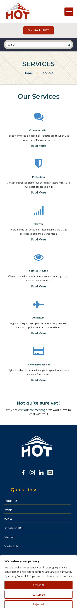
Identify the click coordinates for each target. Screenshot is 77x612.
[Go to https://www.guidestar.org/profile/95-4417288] (50, 472)
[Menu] (68, 11)
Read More (38, 146)
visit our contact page (32, 410)
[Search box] (69, 44)
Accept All (38, 585)
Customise (38, 594)
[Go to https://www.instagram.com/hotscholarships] (32, 473)
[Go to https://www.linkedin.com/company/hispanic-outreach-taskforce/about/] (41, 473)
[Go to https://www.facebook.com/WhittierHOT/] (23, 473)
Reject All (38, 604)
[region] (38, 583)
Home (28, 73)
